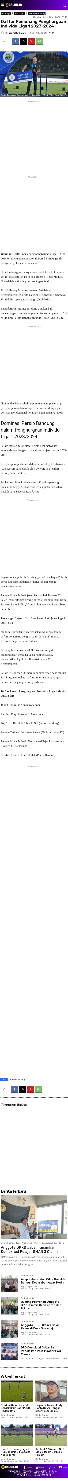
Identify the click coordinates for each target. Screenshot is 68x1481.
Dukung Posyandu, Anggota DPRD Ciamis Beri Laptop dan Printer (41, 1305)
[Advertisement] (34, 137)
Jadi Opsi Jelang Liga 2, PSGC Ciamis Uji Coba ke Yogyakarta (15, 1452)
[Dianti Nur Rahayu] (3, 33)
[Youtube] (60, 1467)
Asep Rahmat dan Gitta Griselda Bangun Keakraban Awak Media (43, 1281)
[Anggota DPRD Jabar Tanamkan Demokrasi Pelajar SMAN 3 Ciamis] (34, 1217)
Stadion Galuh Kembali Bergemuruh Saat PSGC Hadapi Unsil (15, 1408)
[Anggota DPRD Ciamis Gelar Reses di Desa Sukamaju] (9, 1329)
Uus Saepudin (27, 1358)
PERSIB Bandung (37, 13)
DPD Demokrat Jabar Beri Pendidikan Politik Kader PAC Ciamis (41, 1351)
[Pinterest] (31, 41)
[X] (23, 41)
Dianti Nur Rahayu (18, 33)
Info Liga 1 (19, 13)
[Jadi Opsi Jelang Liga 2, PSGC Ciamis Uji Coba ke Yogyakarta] (17, 1434)
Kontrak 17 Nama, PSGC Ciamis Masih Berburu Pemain (49, 1452)
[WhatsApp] (39, 41)
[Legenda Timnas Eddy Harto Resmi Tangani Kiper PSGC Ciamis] (51, 1391)
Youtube (65, 1467)
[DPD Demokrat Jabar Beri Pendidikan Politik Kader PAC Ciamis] (9, 1351)
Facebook (29, 1467)
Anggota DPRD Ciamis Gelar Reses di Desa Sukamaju (40, 1326)
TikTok (53, 1467)
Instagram (41, 1467)
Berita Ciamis (7, 1243)
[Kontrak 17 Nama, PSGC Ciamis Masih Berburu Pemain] (51, 1434)
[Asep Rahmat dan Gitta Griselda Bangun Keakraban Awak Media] (9, 1283)
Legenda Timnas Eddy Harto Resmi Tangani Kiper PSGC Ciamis (48, 1408)
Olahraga (5, 13)
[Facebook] (15, 41)
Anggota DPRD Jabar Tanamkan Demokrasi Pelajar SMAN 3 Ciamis (29, 1249)
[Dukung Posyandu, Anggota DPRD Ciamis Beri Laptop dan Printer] (9, 1305)
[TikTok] (49, 1467)
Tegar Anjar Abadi (24, 1243)
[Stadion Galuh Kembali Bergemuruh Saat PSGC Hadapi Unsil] (17, 1391)
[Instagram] (37, 1467)
